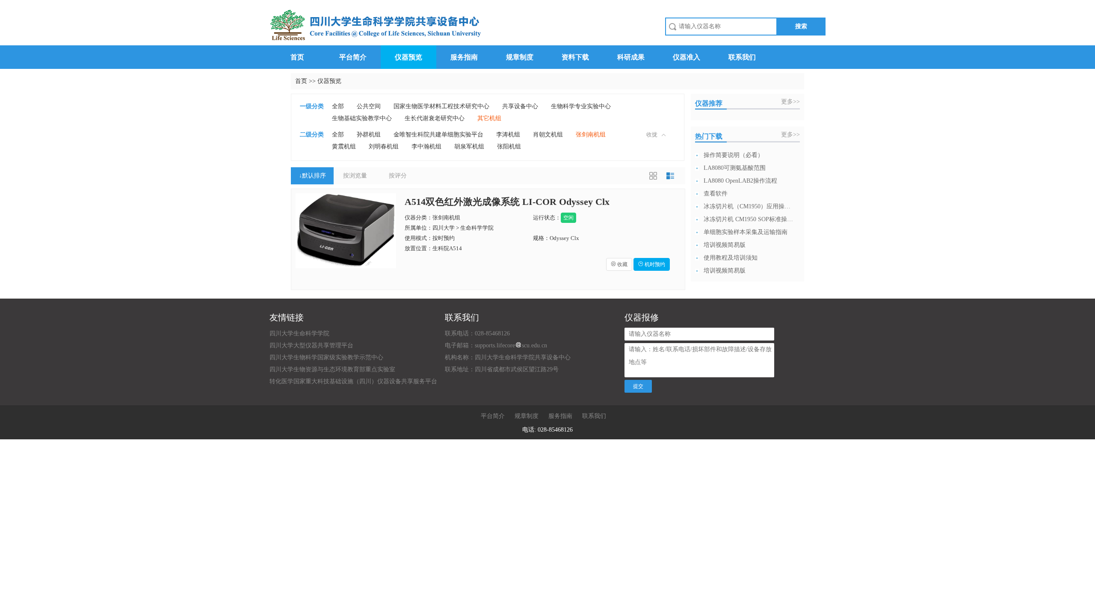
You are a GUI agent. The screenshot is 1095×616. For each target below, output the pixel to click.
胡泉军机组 (469, 146)
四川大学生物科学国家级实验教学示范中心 (326, 357)
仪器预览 (408, 57)
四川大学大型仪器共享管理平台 (311, 345)
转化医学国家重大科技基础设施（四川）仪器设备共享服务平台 (353, 381)
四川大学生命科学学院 (299, 333)
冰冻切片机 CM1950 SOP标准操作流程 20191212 (748, 219)
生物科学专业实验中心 (581, 106)
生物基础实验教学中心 (362, 118)
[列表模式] (670, 175)
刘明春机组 (384, 146)
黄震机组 (344, 146)
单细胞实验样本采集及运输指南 (745, 232)
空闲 (568, 218)
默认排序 (312, 175)
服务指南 (464, 57)
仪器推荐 (708, 103)
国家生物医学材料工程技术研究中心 (441, 106)
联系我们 (742, 57)
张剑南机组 (591, 134)
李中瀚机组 (426, 146)
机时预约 (651, 264)
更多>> (790, 101)
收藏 (619, 264)
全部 (338, 106)
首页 (297, 57)
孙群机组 (369, 134)
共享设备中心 (520, 106)
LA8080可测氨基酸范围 (735, 168)
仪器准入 (686, 57)
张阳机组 (509, 146)
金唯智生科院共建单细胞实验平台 (438, 134)
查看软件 (716, 193)
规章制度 (519, 57)
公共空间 (369, 106)
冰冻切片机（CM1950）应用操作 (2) (748, 206)
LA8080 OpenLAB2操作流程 (740, 181)
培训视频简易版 (725, 245)
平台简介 (353, 57)
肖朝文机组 (548, 134)
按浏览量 (355, 175)
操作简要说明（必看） (734, 155)
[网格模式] (653, 175)
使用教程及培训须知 (731, 258)
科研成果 (631, 57)
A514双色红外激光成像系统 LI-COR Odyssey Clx (507, 201)
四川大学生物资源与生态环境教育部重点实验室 (332, 369)
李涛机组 (508, 134)
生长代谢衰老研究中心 (435, 118)
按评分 (398, 175)
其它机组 (489, 118)
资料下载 (575, 57)
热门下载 (708, 136)
